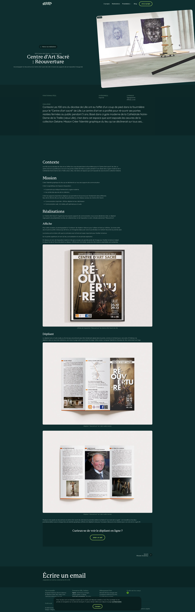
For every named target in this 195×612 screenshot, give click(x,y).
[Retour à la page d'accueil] (47, 4)
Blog (135, 3)
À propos (107, 3)
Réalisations (116, 3)
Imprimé (101, 97)
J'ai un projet (145, 4)
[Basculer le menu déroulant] (131, 4)
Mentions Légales (145, 608)
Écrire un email (64, 576)
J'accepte (97, 606)
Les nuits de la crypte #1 (132, 522)
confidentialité (116, 602)
